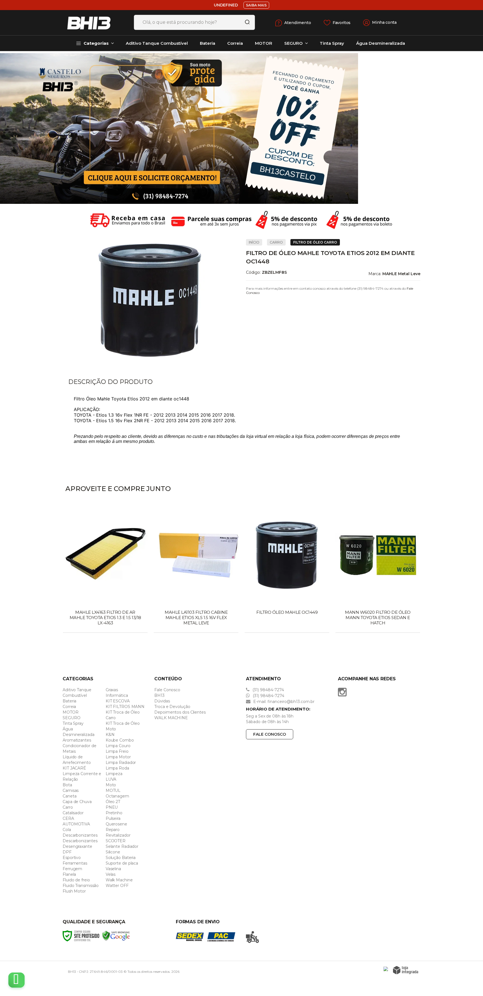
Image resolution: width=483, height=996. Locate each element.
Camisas (71, 790)
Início (254, 242)
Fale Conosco (167, 689)
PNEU (112, 807)
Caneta (69, 796)
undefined (226, 5)
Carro (276, 242)
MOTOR (71, 712)
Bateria (69, 701)
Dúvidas (162, 701)
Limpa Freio (117, 751)
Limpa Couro (118, 745)
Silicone (113, 852)
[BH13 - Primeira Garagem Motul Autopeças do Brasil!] (96, 22)
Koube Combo (120, 740)
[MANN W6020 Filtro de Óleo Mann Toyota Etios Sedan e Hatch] (377, 569)
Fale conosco (269, 734)
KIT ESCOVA (118, 701)
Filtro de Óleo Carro (315, 242)
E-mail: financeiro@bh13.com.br (283, 701)
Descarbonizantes (80, 835)
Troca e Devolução (172, 706)
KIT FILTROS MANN (125, 706)
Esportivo (72, 857)
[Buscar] (245, 22)
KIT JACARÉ (74, 768)
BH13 (159, 695)
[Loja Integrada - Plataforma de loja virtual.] (405, 970)
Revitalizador (118, 835)
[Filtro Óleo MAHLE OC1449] (287, 569)
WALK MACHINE (171, 717)
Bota (67, 784)
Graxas (112, 689)
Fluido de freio (76, 879)
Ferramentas (75, 863)
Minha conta (384, 22)
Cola (67, 829)
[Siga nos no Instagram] (343, 692)
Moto (111, 784)
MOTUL (113, 790)
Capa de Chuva (77, 801)
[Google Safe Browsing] (116, 935)
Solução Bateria (121, 857)
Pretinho (114, 812)
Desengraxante (77, 846)
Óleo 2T (113, 801)
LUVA (111, 779)
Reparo (113, 829)
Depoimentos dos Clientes (180, 712)
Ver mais (105, 626)
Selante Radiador (122, 846)
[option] (241, 128)
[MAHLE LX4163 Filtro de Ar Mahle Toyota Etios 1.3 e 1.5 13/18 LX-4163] (105, 569)
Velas (111, 874)
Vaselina (113, 868)
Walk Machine (119, 879)
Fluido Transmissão (81, 885)
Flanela (69, 874)
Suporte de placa (122, 863)
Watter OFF (117, 885)
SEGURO (71, 717)
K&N (110, 734)
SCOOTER (116, 840)
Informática (117, 695)
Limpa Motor (118, 756)
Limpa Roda (117, 768)
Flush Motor (74, 891)
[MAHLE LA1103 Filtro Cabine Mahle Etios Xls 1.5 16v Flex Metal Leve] (196, 569)
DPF (67, 852)
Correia (69, 706)
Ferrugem (72, 868)
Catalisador (73, 812)
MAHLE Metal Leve (401, 273)
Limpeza (114, 773)
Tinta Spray (73, 723)
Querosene (116, 824)
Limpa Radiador (121, 762)
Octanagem (117, 796)
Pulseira (113, 818)
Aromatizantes (77, 740)
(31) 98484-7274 (267, 689)
